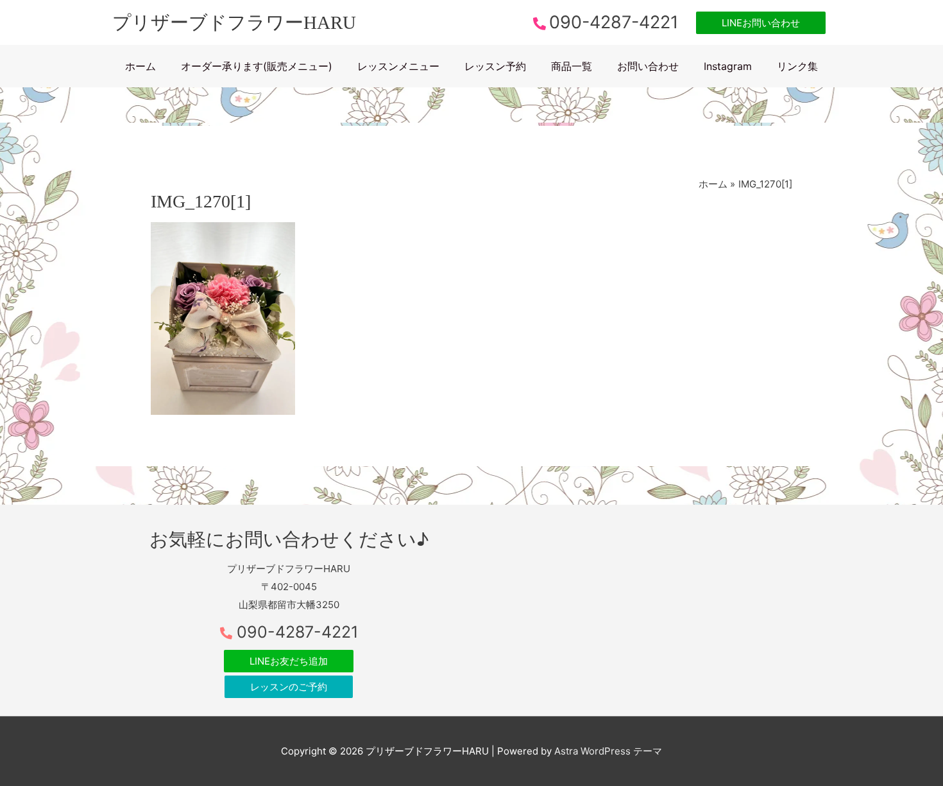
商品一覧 (571, 66)
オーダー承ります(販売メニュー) (256, 66)
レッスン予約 (495, 66)
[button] (761, 23)
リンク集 (797, 66)
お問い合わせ (648, 66)
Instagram (728, 66)
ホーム (140, 66)
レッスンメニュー (398, 66)
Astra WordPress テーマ (608, 751)
